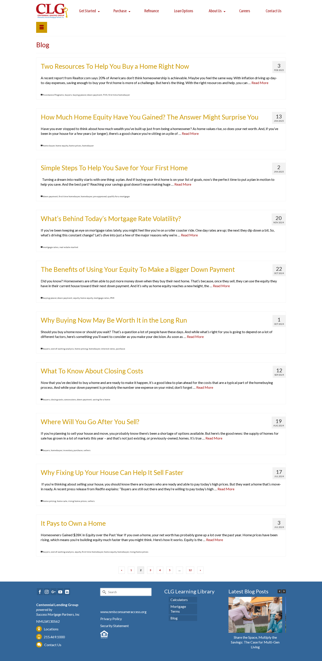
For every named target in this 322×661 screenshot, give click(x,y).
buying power (79, 94)
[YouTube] (60, 591)
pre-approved (100, 196)
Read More (259, 83)
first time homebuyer (119, 94)
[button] (284, 591)
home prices (75, 145)
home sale (62, 501)
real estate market (68, 247)
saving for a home (101, 399)
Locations (51, 629)
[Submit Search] (103, 592)
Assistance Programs (53, 94)
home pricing (81, 348)
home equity (62, 145)
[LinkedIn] (67, 591)
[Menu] (41, 27)
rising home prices (77, 501)
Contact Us (52, 645)
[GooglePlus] (53, 591)
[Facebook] (40, 591)
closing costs (57, 399)
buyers (68, 94)
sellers (86, 450)
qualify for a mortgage (119, 196)
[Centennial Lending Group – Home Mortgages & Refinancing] (52, 11)
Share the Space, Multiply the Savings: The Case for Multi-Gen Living (255, 642)
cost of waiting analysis (62, 348)
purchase (120, 348)
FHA (105, 94)
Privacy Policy (111, 619)
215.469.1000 (54, 637)
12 (190, 570)
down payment (94, 94)
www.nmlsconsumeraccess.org (123, 612)
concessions (70, 399)
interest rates (108, 348)
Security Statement (114, 626)
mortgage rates (50, 247)
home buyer (49, 145)
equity (76, 298)
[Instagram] (47, 591)
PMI (112, 298)
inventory (68, 450)
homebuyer (88, 145)
